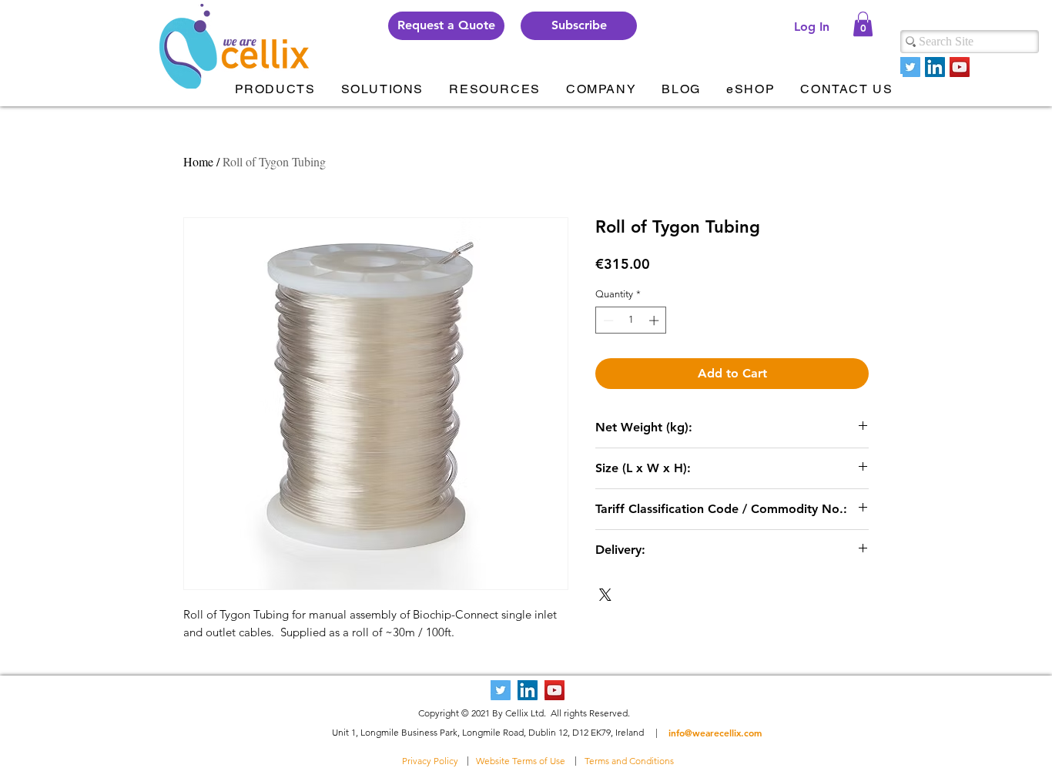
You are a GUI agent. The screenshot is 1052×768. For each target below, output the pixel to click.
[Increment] (655, 320)
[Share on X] (605, 594)
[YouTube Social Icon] (960, 67)
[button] (579, 26)
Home (198, 161)
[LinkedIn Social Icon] (935, 67)
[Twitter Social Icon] (910, 67)
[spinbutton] (631, 320)
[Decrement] (607, 320)
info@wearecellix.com (715, 732)
